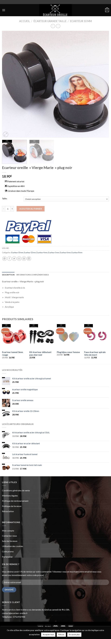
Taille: (4, 199)
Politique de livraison (12, 506)
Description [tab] (8, 275)
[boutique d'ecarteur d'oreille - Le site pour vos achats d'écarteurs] (55, 10)
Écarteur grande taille (49, 21)
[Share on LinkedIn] (29, 258)
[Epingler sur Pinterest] (24, 258)
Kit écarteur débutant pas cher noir (40, 353)
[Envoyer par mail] (19, 258)
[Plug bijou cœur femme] (69, 336)
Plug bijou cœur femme (68, 352)
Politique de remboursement (15, 501)
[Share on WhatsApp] (4, 258)
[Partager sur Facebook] (9, 258)
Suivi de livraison (9, 541)
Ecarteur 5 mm (53, 252)
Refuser (61, 634)
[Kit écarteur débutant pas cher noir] (41, 336)
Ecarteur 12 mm (30, 252)
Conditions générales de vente (16, 490)
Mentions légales (10, 495)
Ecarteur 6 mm (65, 252)
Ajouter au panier (30, 208)
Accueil (24, 21)
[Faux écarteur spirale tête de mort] (96, 336)
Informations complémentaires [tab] (32, 275)
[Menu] (3, 10)
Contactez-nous (9, 535)
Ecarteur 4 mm (42, 252)
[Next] (103, 84)
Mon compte (8, 530)
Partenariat (7, 556)
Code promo (8, 551)
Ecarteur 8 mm (76, 252)
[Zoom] (5, 134)
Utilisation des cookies (12, 546)
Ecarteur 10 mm (81, 21)
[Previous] (7, 84)
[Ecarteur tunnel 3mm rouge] (14, 336)
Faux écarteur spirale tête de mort (95, 353)
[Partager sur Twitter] (14, 258)
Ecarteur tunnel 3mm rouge (12, 353)
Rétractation (8, 511)
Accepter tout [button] (48, 634)
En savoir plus (74, 634)
